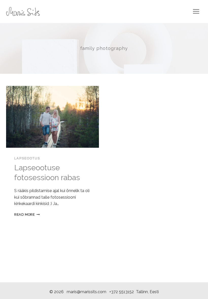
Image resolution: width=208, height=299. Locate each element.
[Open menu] (196, 11)
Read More (27, 214)
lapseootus (27, 158)
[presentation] (52, 117)
